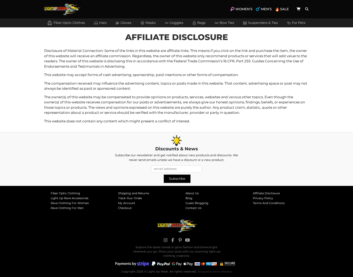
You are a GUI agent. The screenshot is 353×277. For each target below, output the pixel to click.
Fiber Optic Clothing (65, 193)
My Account (126, 203)
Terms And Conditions (269, 203)
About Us (192, 193)
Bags (201, 23)
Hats (103, 23)
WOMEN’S (243, 9)
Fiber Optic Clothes (69, 23)
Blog (188, 198)
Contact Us (193, 208)
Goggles (176, 23)
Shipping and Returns (133, 193)
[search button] (306, 9)
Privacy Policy (263, 198)
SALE (284, 9)
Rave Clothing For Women (70, 203)
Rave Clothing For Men (67, 208)
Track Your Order (130, 198)
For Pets (298, 23)
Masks (150, 23)
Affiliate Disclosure (266, 193)
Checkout (125, 208)
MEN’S (266, 9)
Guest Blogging (196, 203)
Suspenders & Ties (263, 23)
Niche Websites (222, 271)
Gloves (126, 23)
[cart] (299, 9)
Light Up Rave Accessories (69, 198)
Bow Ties (227, 23)
